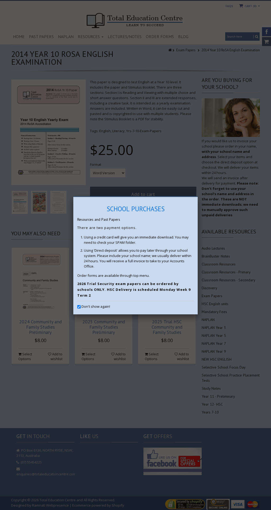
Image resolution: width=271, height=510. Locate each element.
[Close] (197, 197)
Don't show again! (96, 306)
